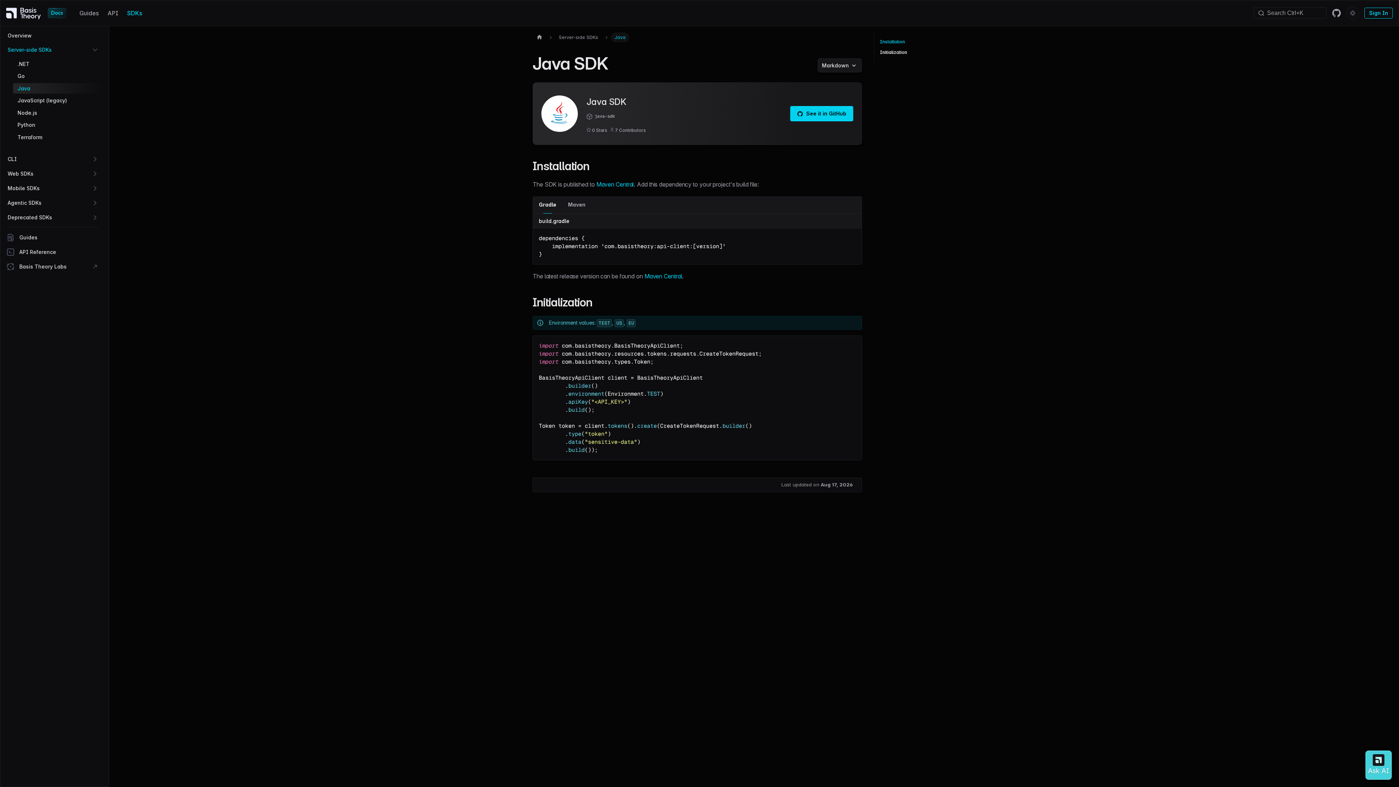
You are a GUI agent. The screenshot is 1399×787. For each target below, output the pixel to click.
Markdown (835, 65)
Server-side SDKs (30, 50)
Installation (892, 41)
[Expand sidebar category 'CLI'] (95, 159)
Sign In (1378, 13)
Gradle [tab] (547, 204)
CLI (12, 159)
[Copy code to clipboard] (853, 237)
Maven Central (615, 184)
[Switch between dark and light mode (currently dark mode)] (1353, 13)
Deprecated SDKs (30, 217)
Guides (89, 13)
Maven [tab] (576, 204)
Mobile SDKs (24, 188)
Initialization (893, 52)
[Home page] (539, 37)
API (112, 13)
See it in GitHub (826, 113)
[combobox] (1290, 13)
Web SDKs (21, 174)
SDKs (134, 13)
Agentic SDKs (25, 203)
